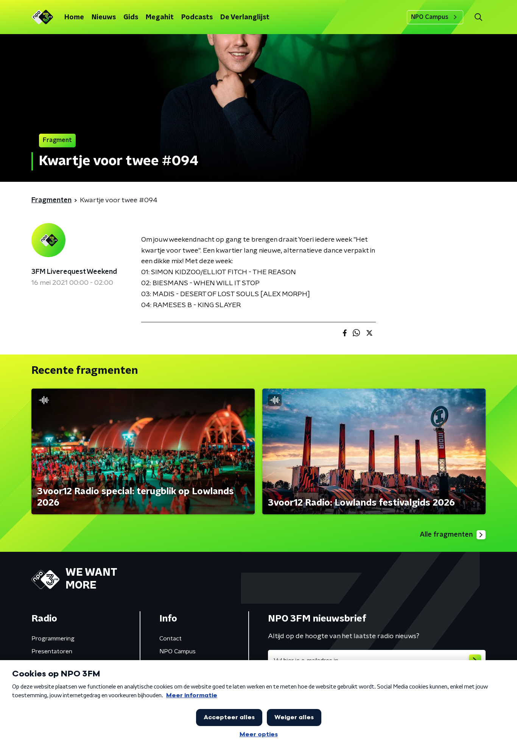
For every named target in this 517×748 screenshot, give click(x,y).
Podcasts (197, 17)
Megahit (160, 17)
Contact (170, 639)
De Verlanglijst (244, 17)
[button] (478, 17)
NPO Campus (429, 17)
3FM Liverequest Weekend (74, 272)
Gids (130, 17)
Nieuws (104, 17)
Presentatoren (51, 651)
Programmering (53, 639)
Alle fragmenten (446, 534)
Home (74, 17)
